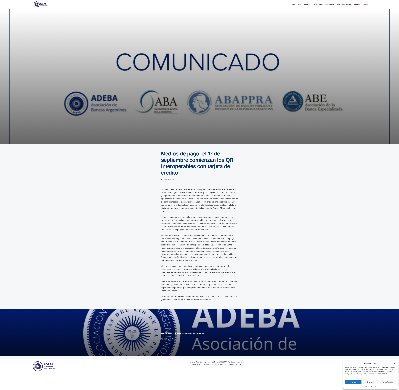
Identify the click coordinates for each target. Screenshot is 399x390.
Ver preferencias (387, 382)
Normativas (329, 4)
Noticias (307, 4)
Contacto (357, 4)
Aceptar (353, 382)
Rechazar (370, 382)
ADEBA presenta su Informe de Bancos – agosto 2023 (182, 333)
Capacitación (318, 4)
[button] (395, 363)
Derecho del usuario (344, 4)
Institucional (296, 4)
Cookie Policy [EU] (370, 386)
